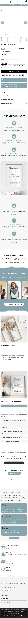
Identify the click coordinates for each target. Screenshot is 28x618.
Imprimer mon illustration (14, 304)
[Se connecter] (22, 2)
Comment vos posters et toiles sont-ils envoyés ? (12, 426)
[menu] (1, 2)
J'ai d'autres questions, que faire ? (11, 441)
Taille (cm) (4, 63)
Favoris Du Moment (14, 473)
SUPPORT (4, 54)
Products (6, 7)
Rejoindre (14, 538)
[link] (14, 138)
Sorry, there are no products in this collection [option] (13, 479)
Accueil (2, 7)
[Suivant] (25, 22)
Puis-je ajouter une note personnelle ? (12, 437)
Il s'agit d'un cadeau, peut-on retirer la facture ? (12, 432)
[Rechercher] (6, 2)
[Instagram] (5, 590)
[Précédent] (2, 22)
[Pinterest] (8, 590)
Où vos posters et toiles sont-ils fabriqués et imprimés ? (13, 421)
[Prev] (1, 39)
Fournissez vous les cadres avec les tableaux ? (14, 405)
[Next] (26, 39)
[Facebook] (2, 590)
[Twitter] (10, 590)
